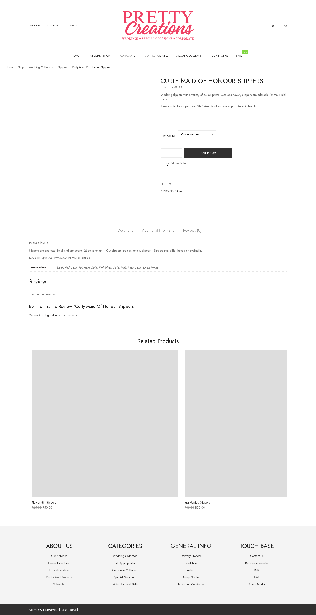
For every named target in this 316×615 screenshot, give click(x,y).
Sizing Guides (191, 577)
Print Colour (168, 135)
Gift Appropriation (125, 563)
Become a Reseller (257, 563)
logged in (51, 315)
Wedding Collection (125, 556)
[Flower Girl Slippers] (105, 423)
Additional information (159, 230)
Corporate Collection (125, 570)
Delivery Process (191, 556)
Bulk (256, 570)
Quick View (105, 494)
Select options (41, 509)
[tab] (126, 231)
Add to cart (208, 153)
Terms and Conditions (191, 584)
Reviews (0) (192, 230)
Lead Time (191, 563)
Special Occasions (125, 577)
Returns (191, 570)
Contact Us (257, 556)
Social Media (257, 584)
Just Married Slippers (197, 502)
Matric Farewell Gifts (125, 584)
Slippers (179, 191)
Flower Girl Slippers (44, 502)
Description (126, 230)
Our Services (59, 556)
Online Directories (59, 563)
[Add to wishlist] (171, 357)
